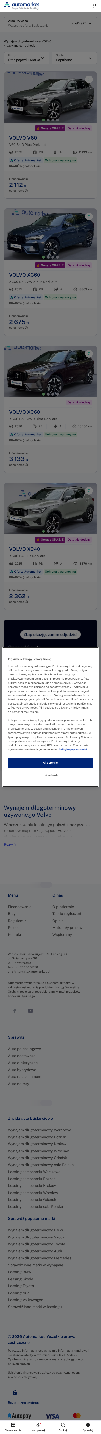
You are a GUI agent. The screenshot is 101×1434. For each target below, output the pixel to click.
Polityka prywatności (73, 749)
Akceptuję (50, 762)
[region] (50, 717)
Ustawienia (50, 775)
